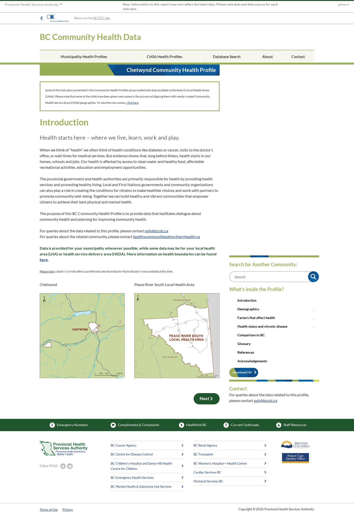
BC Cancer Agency (124, 445)
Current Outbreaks (245, 425)
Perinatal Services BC (208, 481)
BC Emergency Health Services (132, 478)
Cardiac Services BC (207, 472)
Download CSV (242, 372)
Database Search (227, 56)
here (44, 259)
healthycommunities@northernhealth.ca (166, 236)
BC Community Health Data (90, 37)
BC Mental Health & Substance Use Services (141, 486)
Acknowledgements (252, 361)
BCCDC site (101, 18)
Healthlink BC (196, 425)
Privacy (68, 510)
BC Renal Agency (205, 445)
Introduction (246, 300)
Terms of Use (49, 510)
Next (204, 398)
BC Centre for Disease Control (132, 454)
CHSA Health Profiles (164, 56)
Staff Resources (295, 425)
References (245, 352)
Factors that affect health (256, 318)
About (267, 56)
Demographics (248, 309)
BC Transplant (203, 454)
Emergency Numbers (72, 425)
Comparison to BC (251, 335)
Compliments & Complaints (138, 425)
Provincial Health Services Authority (32, 4)
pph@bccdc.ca (156, 230)
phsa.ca (343, 4)
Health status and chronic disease (262, 326)
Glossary (243, 344)
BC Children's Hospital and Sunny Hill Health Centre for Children (141, 466)
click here (132, 102)
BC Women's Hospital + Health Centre (220, 463)
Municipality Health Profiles (84, 56)
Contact (298, 56)
